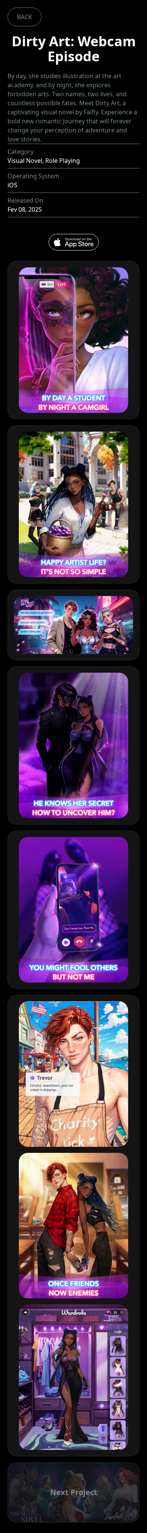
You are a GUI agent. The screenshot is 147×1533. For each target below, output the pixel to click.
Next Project (73, 1492)
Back (24, 17)
